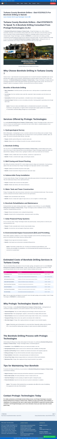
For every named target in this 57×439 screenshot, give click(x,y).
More (38, 3)
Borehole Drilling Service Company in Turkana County (16, 400)
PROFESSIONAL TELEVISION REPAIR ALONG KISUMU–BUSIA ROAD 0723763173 (27, 427)
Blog (30, 3)
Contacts (34, 3)
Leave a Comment (7, 17)
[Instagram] (53, 1)
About (22, 3)
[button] (39, 3)
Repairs (25, 3)
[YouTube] (55, 1)
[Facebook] (51, 1)
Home (18, 3)
